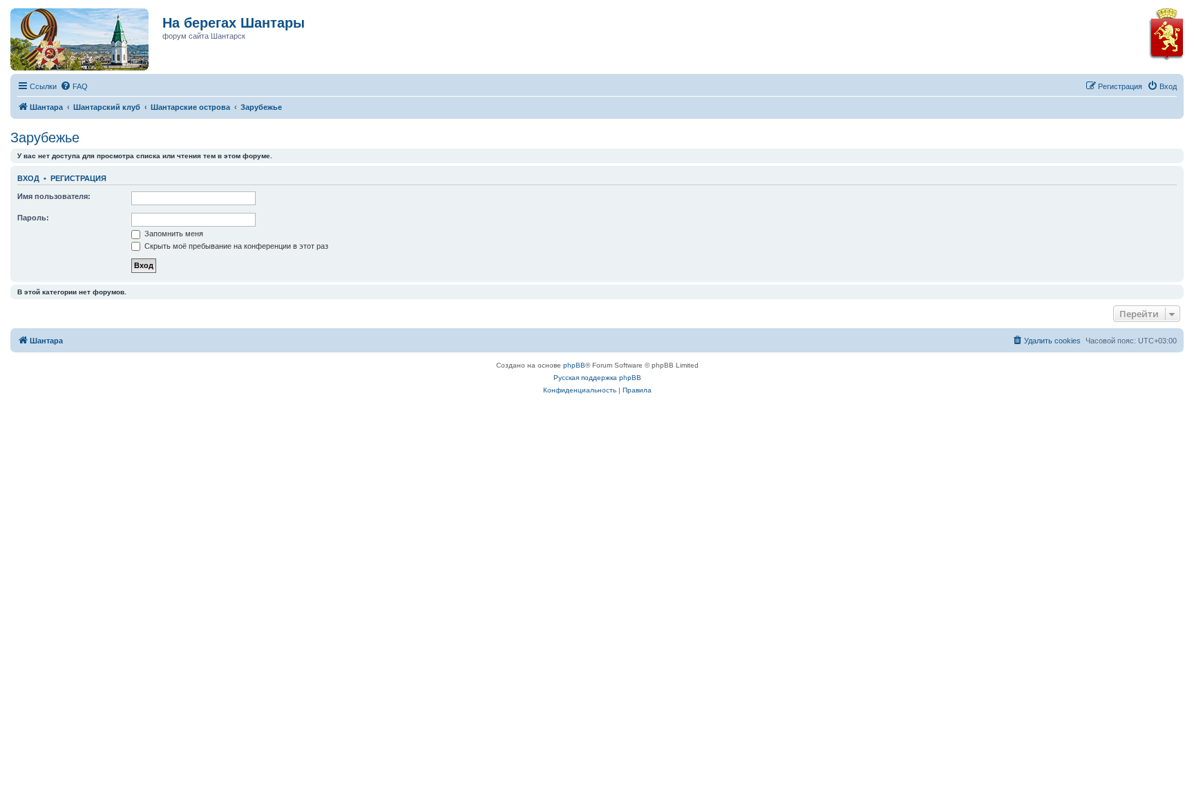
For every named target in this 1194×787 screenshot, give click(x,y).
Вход (28, 178)
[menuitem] (74, 86)
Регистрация (78, 178)
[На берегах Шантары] (72, 36)
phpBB (574, 365)
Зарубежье (44, 137)
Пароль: (33, 218)
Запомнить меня (172, 233)
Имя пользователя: (54, 196)
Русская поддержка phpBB (597, 377)
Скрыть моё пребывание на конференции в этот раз (235, 246)
